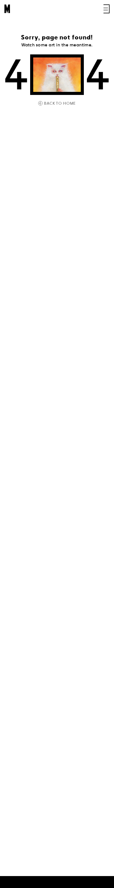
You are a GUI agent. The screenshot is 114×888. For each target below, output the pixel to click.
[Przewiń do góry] (105, 883)
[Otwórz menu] (106, 8)
